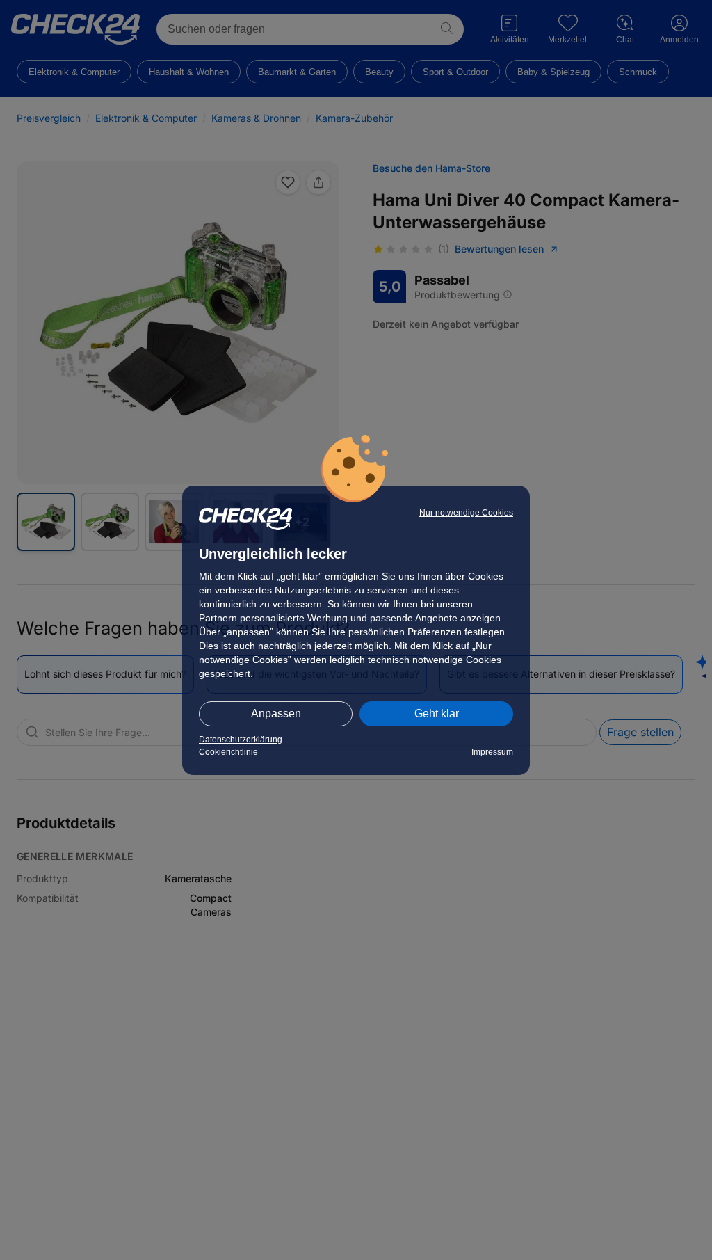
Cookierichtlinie (228, 752)
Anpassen (276, 713)
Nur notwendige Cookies (466, 513)
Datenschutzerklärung (240, 739)
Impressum (492, 752)
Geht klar (436, 713)
